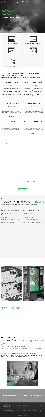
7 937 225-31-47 (23, 406)
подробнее (5, 20)
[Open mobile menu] (44, 2)
